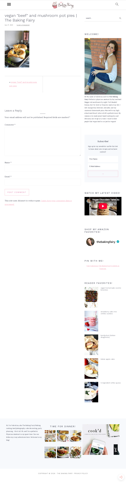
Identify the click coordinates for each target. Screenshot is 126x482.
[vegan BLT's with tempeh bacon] (63, 453)
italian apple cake (108, 359)
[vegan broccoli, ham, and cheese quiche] (63, 436)
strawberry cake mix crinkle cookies (109, 312)
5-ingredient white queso (111, 383)
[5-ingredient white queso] (91, 393)
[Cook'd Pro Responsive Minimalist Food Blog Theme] (100, 454)
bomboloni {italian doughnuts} (108, 336)
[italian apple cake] (91, 369)
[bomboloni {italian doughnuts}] (91, 345)
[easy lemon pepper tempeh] (75, 436)
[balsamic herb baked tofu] (50, 453)
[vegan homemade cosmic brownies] (91, 298)
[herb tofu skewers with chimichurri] (75, 453)
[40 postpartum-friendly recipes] (50, 436)
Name (8, 162)
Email (8, 176)
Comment (10, 125)
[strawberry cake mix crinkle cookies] (91, 321)
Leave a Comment (23, 25)
